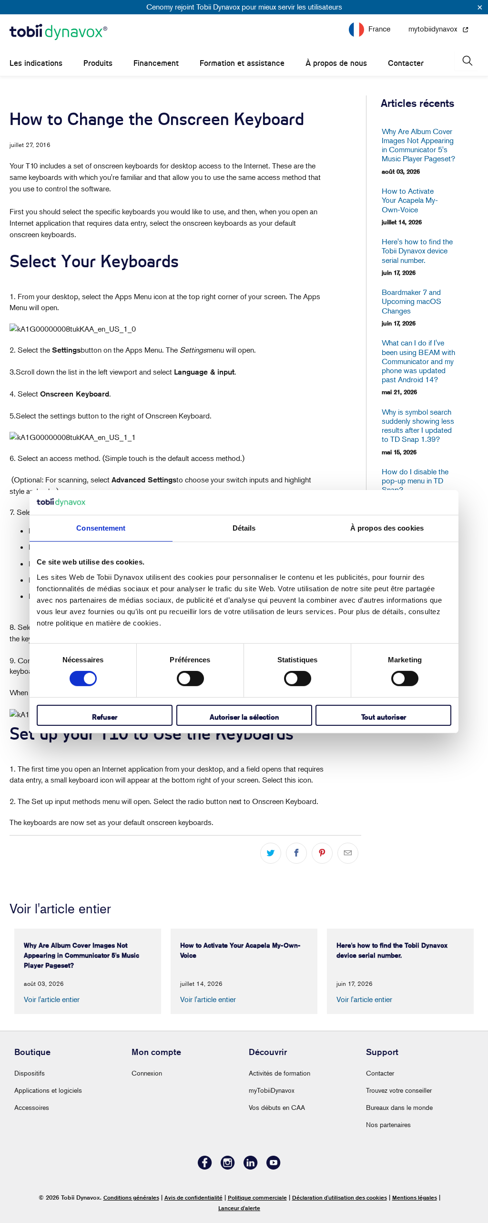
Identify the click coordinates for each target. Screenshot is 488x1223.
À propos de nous (336, 63)
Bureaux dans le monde (399, 1107)
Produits (97, 63)
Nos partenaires (388, 1124)
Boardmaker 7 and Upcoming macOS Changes (411, 301)
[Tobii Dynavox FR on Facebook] (204, 1167)
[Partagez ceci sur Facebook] (296, 853)
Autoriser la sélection (244, 716)
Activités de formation (279, 1073)
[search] (466, 61)
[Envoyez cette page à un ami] (347, 853)
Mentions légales (414, 1197)
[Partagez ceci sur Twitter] (270, 853)
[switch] (190, 678)
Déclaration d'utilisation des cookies (339, 1197)
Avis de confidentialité (193, 1197)
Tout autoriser (383, 716)
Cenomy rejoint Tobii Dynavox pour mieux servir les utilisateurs (244, 6)
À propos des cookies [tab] (387, 528)
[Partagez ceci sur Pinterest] (322, 853)
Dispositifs (29, 1073)
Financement (156, 63)
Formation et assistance (242, 63)
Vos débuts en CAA (277, 1107)
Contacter (406, 63)
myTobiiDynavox (272, 1090)
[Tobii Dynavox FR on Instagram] (227, 1167)
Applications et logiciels (48, 1090)
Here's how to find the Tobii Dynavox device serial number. (417, 250)
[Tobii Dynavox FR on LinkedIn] (250, 1167)
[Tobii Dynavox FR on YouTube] (273, 1167)
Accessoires (31, 1107)
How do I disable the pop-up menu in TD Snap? (415, 480)
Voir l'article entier (52, 999)
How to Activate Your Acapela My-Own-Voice (410, 200)
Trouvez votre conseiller (399, 1090)
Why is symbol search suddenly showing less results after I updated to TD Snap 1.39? (418, 426)
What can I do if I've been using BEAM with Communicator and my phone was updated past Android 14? (418, 361)
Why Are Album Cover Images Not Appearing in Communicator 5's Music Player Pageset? (418, 145)
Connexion (147, 1073)
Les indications (36, 63)
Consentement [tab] (100, 528)
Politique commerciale (257, 1197)
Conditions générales (131, 1197)
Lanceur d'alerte (239, 1208)
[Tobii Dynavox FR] (58, 32)
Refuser (104, 716)
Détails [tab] (244, 528)
